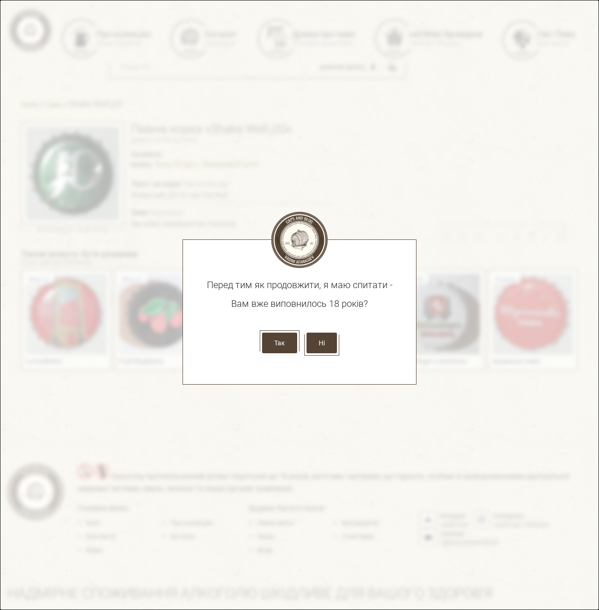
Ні (322, 343)
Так (279, 343)
